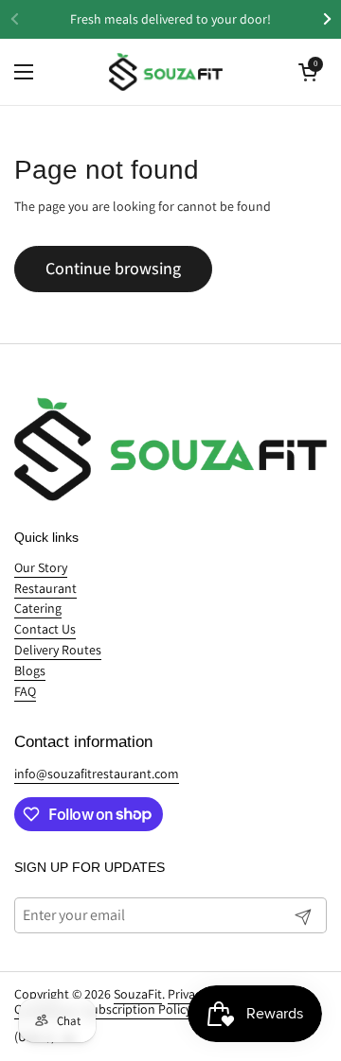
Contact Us (45, 628)
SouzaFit (138, 993)
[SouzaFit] (166, 72)
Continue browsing (113, 268)
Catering (38, 608)
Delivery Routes (57, 649)
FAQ (25, 691)
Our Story (40, 567)
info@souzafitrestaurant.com (96, 773)
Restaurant (45, 588)
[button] (308, 72)
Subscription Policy (137, 1009)
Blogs (29, 670)
